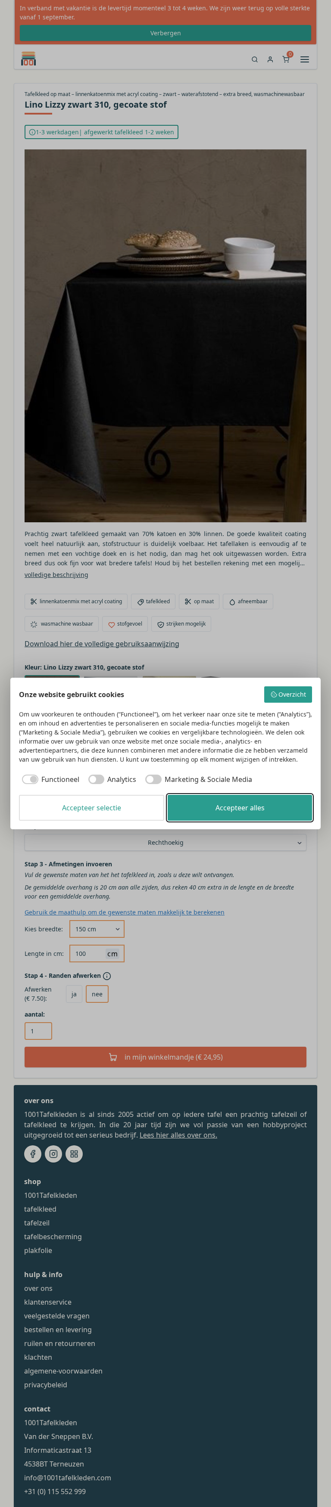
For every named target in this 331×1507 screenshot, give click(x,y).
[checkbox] (49, 779)
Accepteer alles (240, 807)
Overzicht (292, 694)
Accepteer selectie (91, 807)
